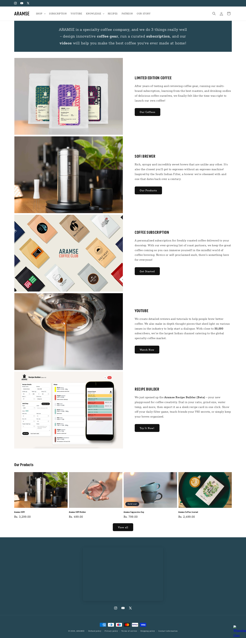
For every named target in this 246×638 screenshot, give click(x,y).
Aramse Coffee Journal (188, 512)
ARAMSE (80, 631)
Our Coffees (147, 111)
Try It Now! (147, 428)
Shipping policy (147, 631)
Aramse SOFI (19, 512)
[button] (40, 13)
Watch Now (147, 349)
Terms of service (129, 631)
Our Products (148, 190)
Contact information (168, 631)
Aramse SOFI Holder (77, 512)
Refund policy (94, 631)
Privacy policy (111, 631)
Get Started (147, 271)
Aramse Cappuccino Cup (134, 512)
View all (123, 527)
